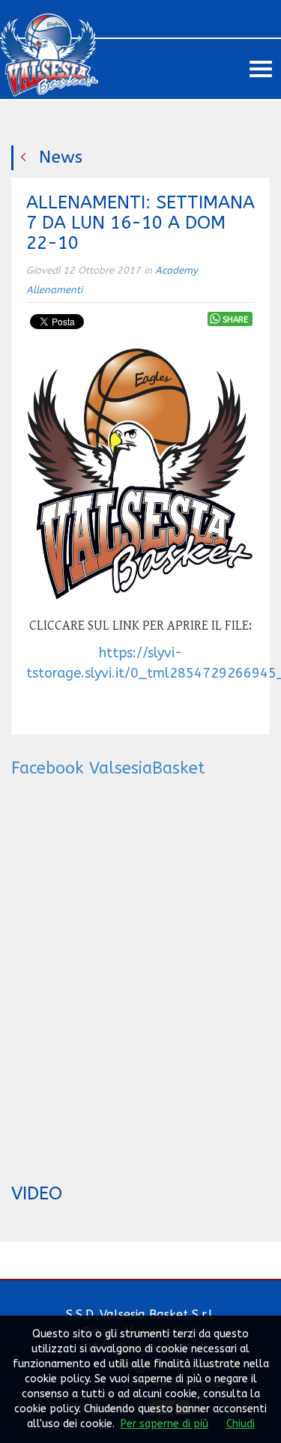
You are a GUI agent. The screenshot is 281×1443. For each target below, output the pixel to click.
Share (235, 320)
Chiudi (240, 1424)
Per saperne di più (164, 1424)
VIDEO (36, 1193)
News (60, 157)
